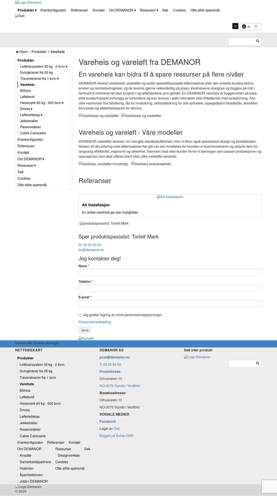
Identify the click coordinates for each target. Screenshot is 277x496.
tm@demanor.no (91, 249)
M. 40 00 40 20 (90, 244)
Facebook (108, 421)
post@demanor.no (115, 357)
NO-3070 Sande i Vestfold (120, 385)
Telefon (85, 281)
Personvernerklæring (95, 321)
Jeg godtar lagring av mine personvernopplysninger (122, 315)
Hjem (23, 51)
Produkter (39, 51)
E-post (84, 297)
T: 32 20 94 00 (110, 364)
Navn (83, 266)
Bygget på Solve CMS (117, 435)
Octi (117, 428)
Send (85, 330)
